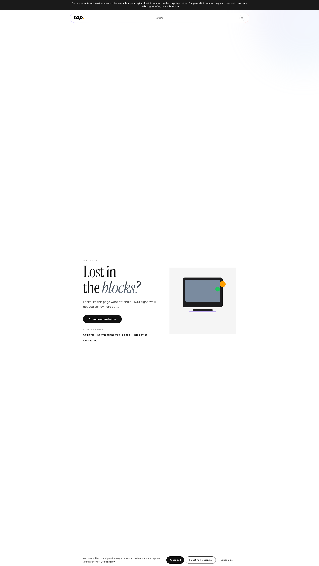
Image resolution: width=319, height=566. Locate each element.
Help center (140, 334)
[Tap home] (79, 18)
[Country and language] (242, 18)
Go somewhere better (102, 319)
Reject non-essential (200, 560)
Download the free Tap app (113, 334)
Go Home (88, 334)
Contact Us (90, 340)
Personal (159, 17)
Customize (226, 560)
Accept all (175, 560)
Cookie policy (108, 561)
